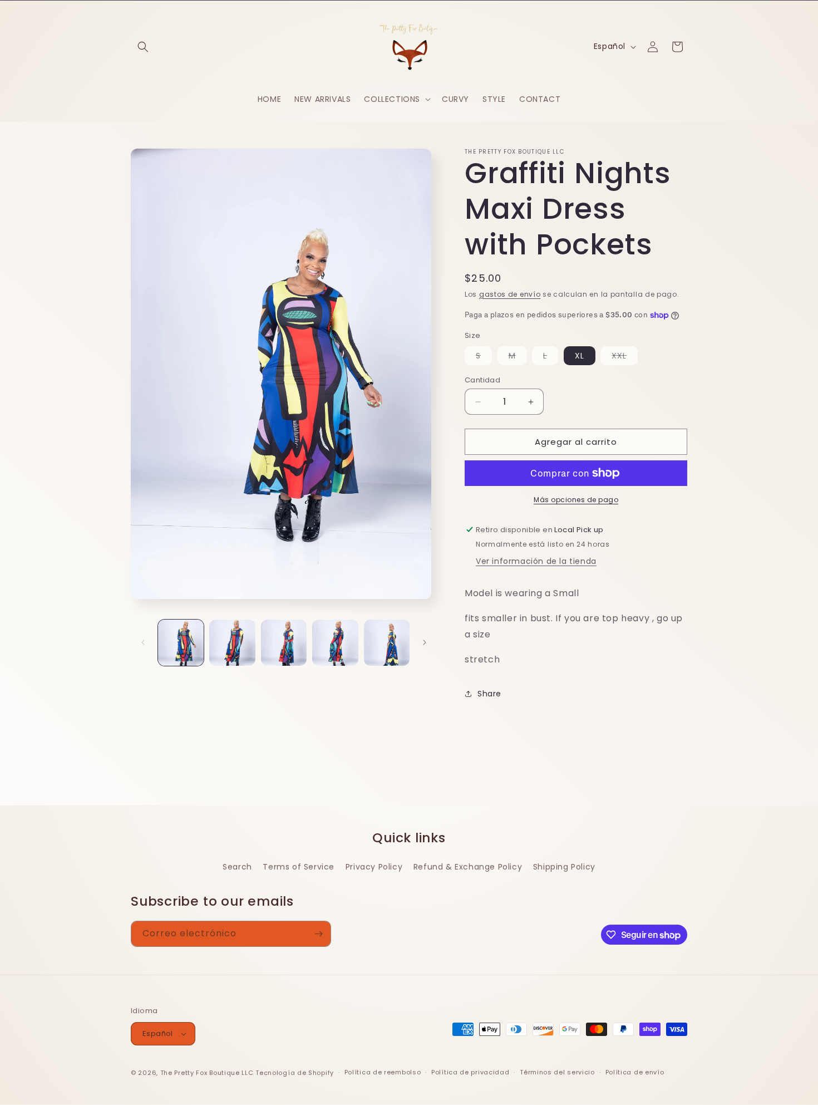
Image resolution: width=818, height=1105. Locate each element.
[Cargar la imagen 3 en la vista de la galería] (284, 642)
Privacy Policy (374, 866)
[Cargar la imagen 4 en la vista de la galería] (335, 642)
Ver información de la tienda (536, 561)
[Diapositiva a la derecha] (424, 642)
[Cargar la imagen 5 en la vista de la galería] (387, 642)
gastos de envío (510, 294)
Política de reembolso (382, 1072)
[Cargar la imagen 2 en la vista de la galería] (232, 642)
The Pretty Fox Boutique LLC (207, 1072)
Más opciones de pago (576, 499)
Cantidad (482, 380)
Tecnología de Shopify (294, 1072)
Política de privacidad (470, 1072)
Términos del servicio (557, 1072)
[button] (143, 47)
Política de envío (634, 1072)
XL (579, 355)
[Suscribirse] (318, 934)
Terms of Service (298, 866)
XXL (625, 357)
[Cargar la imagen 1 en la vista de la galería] (181, 642)
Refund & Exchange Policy (467, 866)
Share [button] (489, 693)
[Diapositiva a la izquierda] (143, 642)
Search (237, 866)
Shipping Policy (564, 866)
